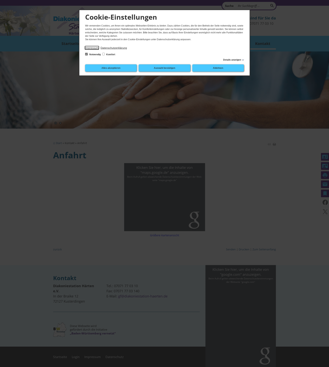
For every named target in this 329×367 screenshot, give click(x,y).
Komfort (110, 54)
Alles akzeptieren (110, 68)
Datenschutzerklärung (114, 47)
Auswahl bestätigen (164, 68)
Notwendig (95, 54)
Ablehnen (218, 68)
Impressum (92, 47)
